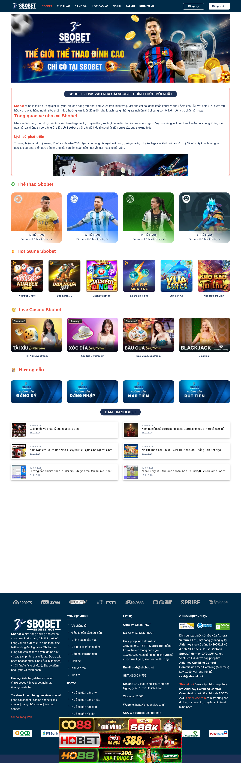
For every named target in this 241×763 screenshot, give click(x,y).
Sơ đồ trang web (21, 717)
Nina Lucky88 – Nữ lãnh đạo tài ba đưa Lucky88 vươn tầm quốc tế (183, 471)
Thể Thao (63, 6)
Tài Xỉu (130, 6)
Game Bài (81, 6)
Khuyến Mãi (147, 6)
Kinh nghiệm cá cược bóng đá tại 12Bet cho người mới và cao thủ (183, 428)
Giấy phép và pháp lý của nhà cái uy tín (54, 428)
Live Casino (100, 6)
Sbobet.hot (186, 684)
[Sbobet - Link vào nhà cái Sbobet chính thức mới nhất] (24, 6)
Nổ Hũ (117, 6)
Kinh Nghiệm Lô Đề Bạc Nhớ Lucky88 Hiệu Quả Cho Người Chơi (71, 449)
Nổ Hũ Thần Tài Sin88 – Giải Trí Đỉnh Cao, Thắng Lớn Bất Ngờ (181, 449)
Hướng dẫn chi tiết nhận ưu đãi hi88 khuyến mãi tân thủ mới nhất (70, 471)
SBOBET (47, 6)
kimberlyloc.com (195, 697)
